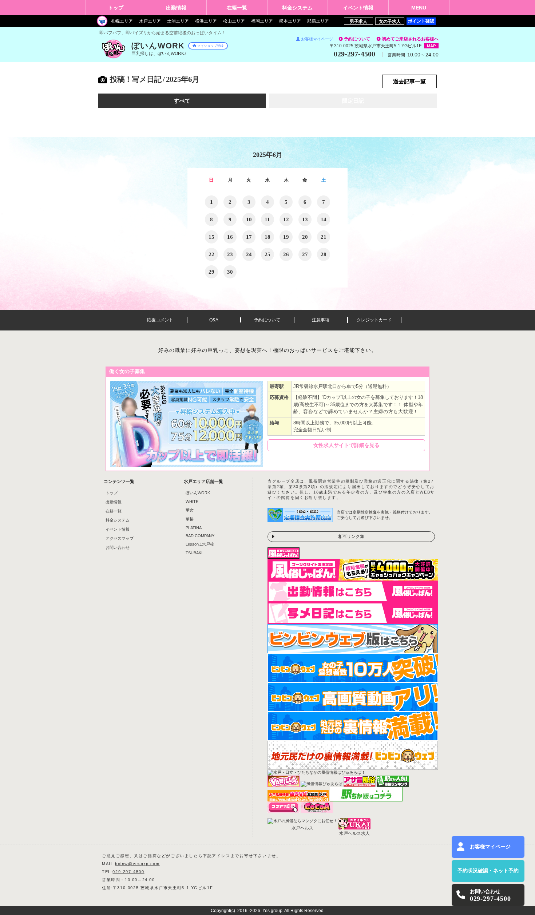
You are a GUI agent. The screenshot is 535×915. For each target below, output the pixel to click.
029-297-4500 (128, 872)
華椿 (190, 519)
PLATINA (194, 528)
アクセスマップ (120, 538)
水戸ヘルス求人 (354, 833)
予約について (357, 38)
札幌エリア (122, 21)
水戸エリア (150, 21)
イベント (358, 8)
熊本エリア (290, 21)
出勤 (176, 8)
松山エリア (234, 21)
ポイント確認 (421, 21)
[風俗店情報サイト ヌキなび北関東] (298, 799)
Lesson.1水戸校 (200, 544)
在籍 (237, 8)
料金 (297, 8)
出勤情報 (114, 502)
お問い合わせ (118, 547)
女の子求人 (390, 21)
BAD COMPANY (200, 536)
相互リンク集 (351, 536)
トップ (115, 8)
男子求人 (358, 21)
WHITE (192, 501)
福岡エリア (262, 21)
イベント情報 (118, 529)
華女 (190, 510)
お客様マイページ (317, 39)
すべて (182, 101)
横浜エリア (206, 21)
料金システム (118, 520)
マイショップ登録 (210, 46)
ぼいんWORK (198, 493)
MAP (431, 46)
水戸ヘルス (302, 828)
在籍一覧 (114, 511)
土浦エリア (178, 21)
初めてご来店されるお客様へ (410, 38)
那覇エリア (318, 21)
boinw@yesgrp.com (137, 863)
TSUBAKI (194, 553)
